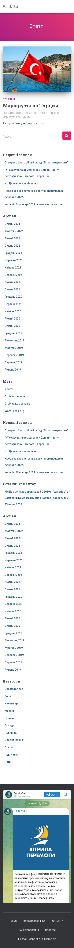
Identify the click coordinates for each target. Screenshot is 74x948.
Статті (9, 747)
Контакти (57, 921)
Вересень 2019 (14, 355)
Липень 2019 (13, 369)
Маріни (9, 710)
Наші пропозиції (29, 930)
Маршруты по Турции (30, 105)
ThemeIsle (50, 938)
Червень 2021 (13, 260)
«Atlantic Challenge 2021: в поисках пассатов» (34, 204)
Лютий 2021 (12, 282)
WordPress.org (14, 410)
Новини (9, 718)
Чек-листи (11, 754)
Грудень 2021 (13, 253)
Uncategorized (14, 688)
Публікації (9, 99)
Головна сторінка (34, 921)
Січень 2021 (12, 289)
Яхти (8, 761)
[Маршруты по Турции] (37, 69)
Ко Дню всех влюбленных (22, 183)
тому (36, 123)
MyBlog (9, 491)
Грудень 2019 (13, 333)
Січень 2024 (12, 223)
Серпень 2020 (13, 304)
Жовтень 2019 (14, 347)
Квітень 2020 (13, 311)
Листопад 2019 (14, 340)
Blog (14, 921)
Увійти (9, 389)
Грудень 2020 (13, 296)
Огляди (9, 725)
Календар (11, 703)
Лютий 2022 (12, 238)
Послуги (50, 930)
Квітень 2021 (13, 267)
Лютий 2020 (12, 318)
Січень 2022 (12, 245)
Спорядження (14, 739)
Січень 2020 (12, 325)
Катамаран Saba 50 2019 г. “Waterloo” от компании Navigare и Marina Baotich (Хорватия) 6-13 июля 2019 (37, 498)
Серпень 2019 (13, 362)
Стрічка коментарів (17, 403)
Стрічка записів (15, 396)
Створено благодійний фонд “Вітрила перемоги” (36, 162)
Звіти (8, 696)
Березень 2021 (14, 274)
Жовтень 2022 (14, 231)
